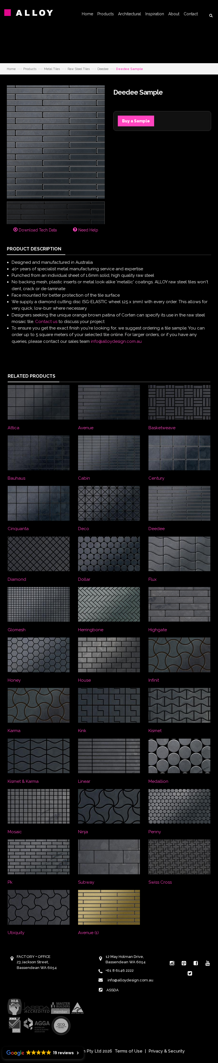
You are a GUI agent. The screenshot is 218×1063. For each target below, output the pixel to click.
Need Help (87, 230)
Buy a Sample (136, 121)
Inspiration (154, 14)
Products (105, 14)
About (173, 14)
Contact (191, 14)
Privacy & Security (166, 1051)
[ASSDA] (45, 1016)
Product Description (34, 249)
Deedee (102, 69)
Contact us (46, 321)
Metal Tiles (52, 69)
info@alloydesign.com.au (116, 341)
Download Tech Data (37, 230)
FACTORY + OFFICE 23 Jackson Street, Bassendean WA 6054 (37, 962)
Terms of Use (128, 1051)
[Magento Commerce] (32, 12)
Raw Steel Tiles (79, 69)
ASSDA (112, 990)
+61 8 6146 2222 (120, 970)
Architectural (129, 14)
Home (87, 14)
